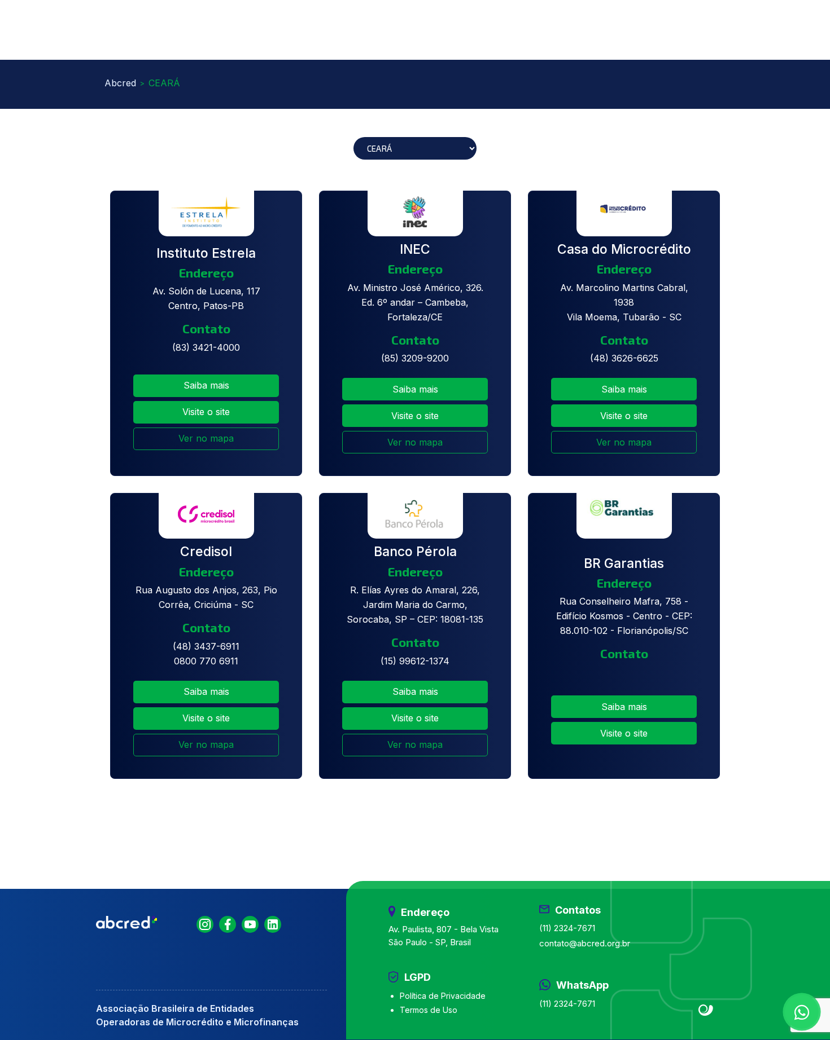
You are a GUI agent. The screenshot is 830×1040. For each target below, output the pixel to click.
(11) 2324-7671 (567, 928)
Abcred (120, 83)
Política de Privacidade (443, 996)
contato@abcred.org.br (584, 943)
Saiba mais (206, 385)
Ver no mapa (206, 438)
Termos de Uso (428, 1010)
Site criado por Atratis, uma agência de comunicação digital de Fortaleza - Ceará (706, 1010)
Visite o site (206, 411)
